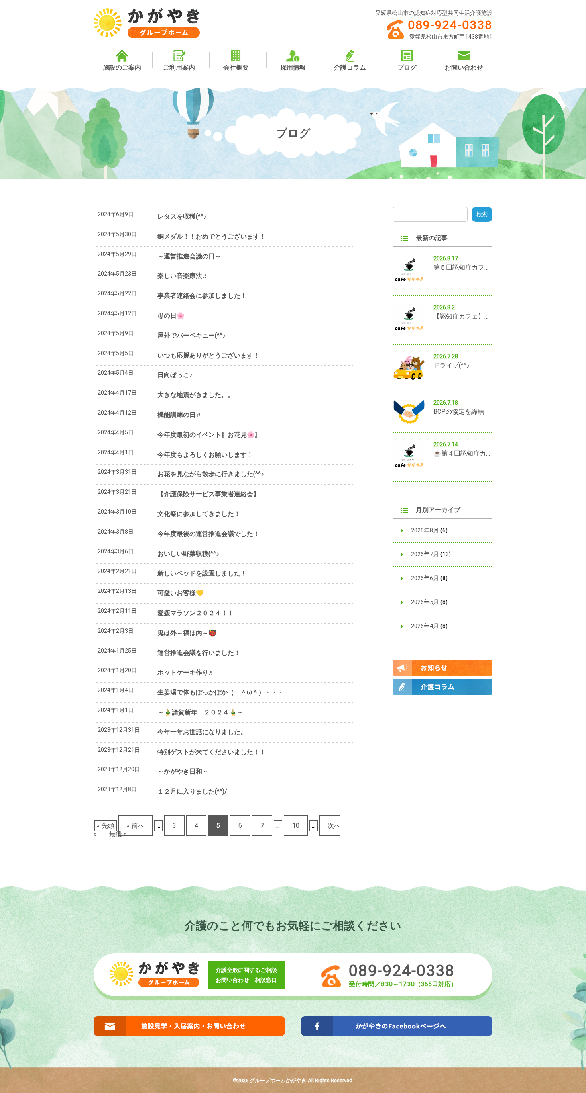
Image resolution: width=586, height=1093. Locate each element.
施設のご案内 (122, 67)
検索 (482, 214)
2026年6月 (425, 578)
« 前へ (135, 825)
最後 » (118, 834)
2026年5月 (425, 602)
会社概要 (236, 67)
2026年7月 (425, 554)
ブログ (407, 67)
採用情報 (293, 67)
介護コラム (350, 67)
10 (295, 825)
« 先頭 (105, 825)
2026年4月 (425, 626)
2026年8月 (425, 530)
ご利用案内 (179, 67)
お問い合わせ (464, 67)
